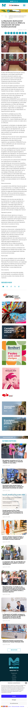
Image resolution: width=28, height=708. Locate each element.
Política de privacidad (15, 706)
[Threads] (17, 1)
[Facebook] (12, 1)
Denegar (14, 699)
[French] (5, 706)
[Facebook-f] (11, 287)
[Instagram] (14, 1)
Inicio (2, 15)
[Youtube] (11, 1)
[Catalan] (2, 706)
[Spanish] (7, 706)
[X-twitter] (15, 1)
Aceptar (14, 696)
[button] (26, 683)
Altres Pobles (6, 16)
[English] (3, 706)
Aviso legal (22, 706)
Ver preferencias (14, 703)
